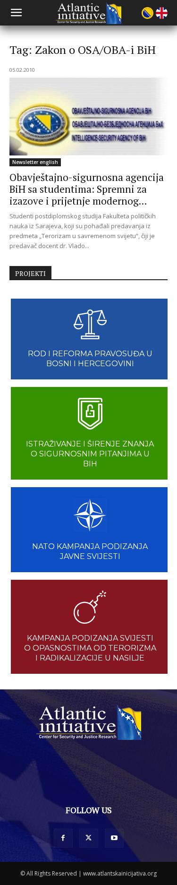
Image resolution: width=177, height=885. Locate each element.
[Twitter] (88, 838)
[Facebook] (63, 838)
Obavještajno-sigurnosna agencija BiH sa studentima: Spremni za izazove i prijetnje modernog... (86, 189)
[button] (16, 13)
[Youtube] (114, 838)
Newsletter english (35, 162)
